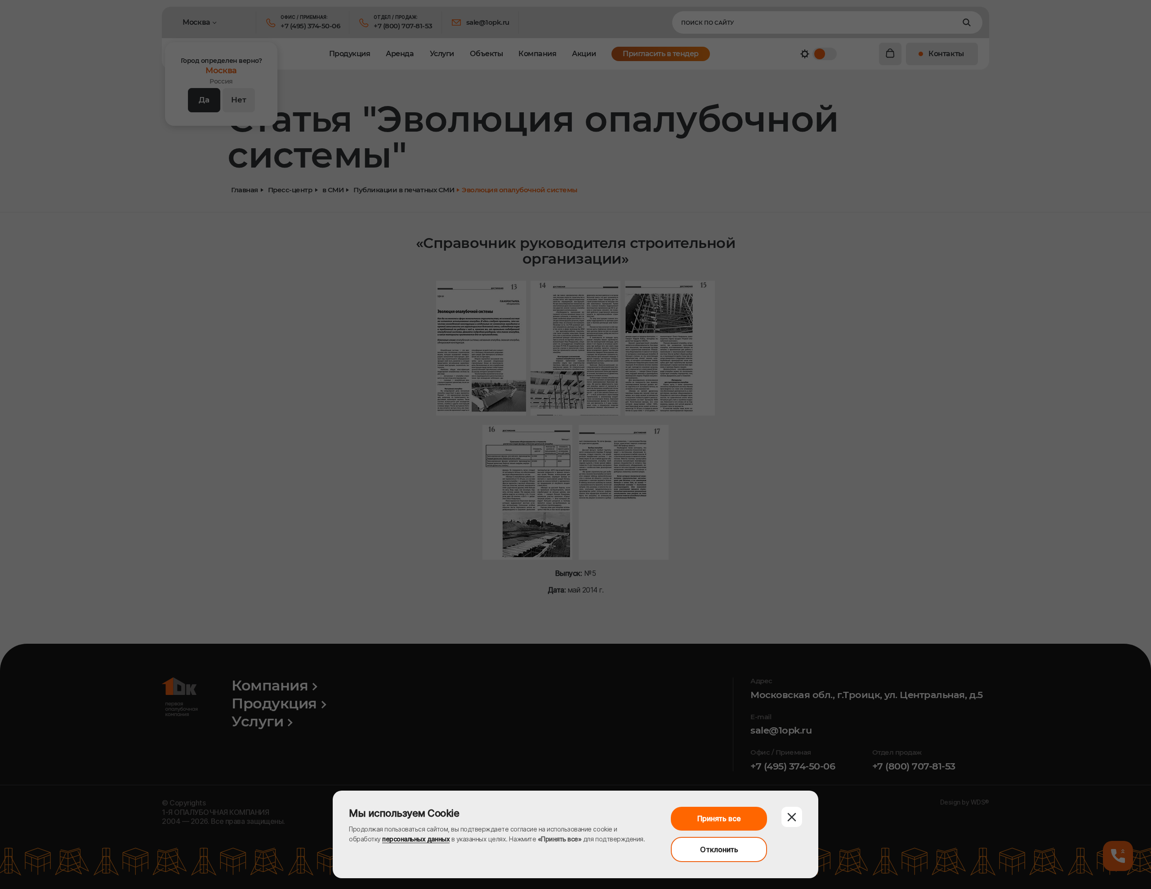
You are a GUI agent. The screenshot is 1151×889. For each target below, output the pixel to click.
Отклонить (719, 849)
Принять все (719, 818)
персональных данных (416, 839)
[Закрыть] (791, 817)
